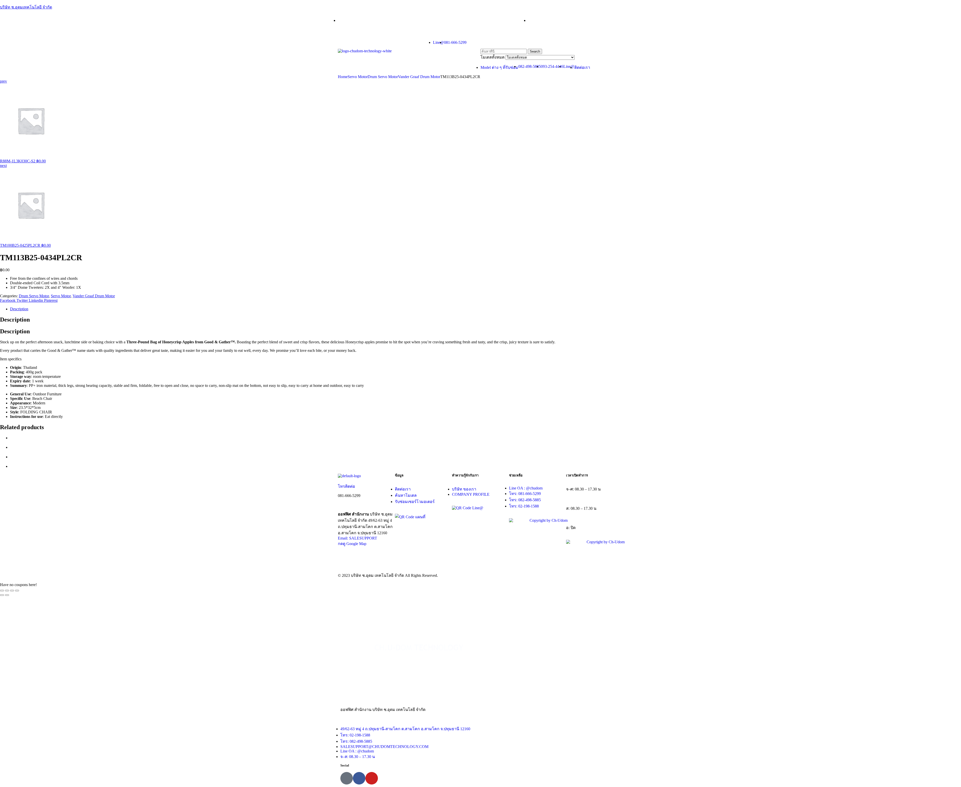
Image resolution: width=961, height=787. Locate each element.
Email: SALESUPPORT (357, 538)
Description (19, 309)
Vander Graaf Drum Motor (419, 77)
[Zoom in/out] (17, 590)
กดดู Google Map (352, 544)
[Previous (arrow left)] (2, 595)
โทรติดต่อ (346, 486)
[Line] (346, 778)
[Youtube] (371, 778)
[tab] (485, 309)
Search (535, 51)
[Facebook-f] (359, 778)
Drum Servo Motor (383, 77)
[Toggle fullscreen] (12, 590)
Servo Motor (358, 77)
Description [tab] (15, 319)
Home (343, 77)
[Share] (7, 590)
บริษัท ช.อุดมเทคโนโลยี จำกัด (26, 7)
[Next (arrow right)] (7, 595)
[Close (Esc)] (2, 590)
